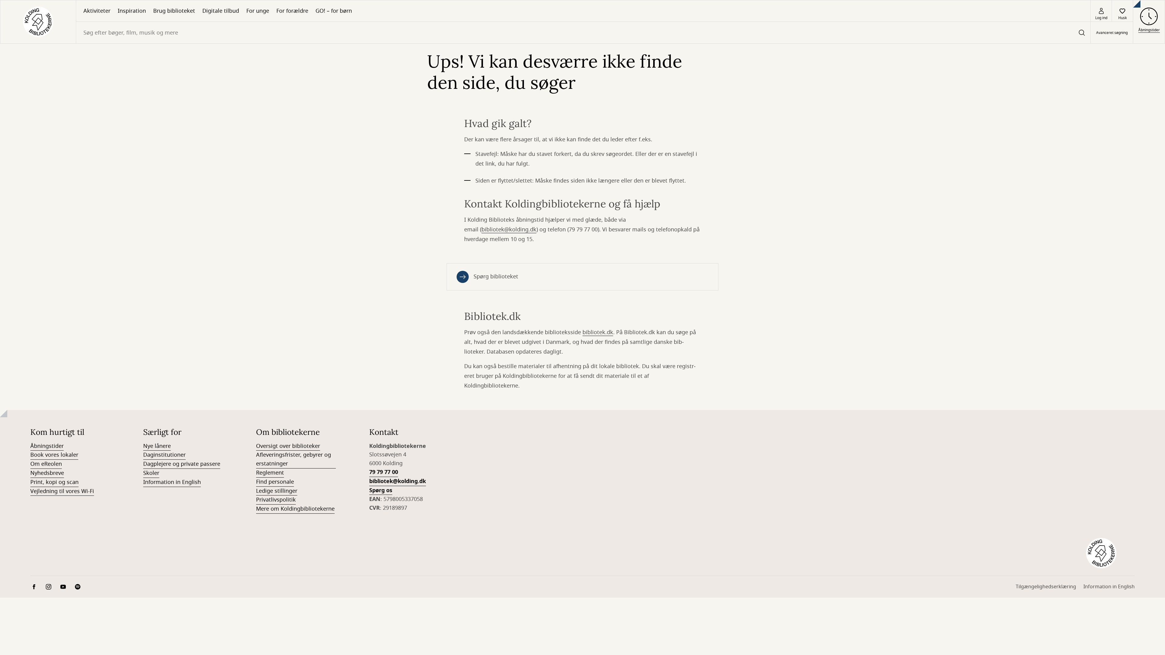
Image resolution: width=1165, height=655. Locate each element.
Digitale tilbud (220, 11)
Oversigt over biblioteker (288, 446)
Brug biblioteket (174, 11)
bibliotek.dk (597, 332)
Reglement (270, 473)
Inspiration (132, 11)
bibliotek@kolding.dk (508, 229)
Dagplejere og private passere (181, 464)
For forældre (292, 11)
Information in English (172, 482)
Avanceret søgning (1112, 32)
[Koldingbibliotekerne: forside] (38, 21)
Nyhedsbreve (47, 473)
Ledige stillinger (276, 491)
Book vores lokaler (54, 455)
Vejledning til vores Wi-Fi (62, 491)
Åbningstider (47, 446)
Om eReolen (46, 464)
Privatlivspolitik (276, 500)
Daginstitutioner (164, 455)
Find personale (275, 482)
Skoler (151, 473)
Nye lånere (157, 446)
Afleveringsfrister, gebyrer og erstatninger (293, 459)
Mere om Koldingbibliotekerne (295, 509)
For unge (257, 11)
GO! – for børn (334, 11)
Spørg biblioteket (496, 276)
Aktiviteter (96, 11)
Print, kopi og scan (54, 482)
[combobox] (583, 32)
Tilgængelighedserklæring (1046, 586)
